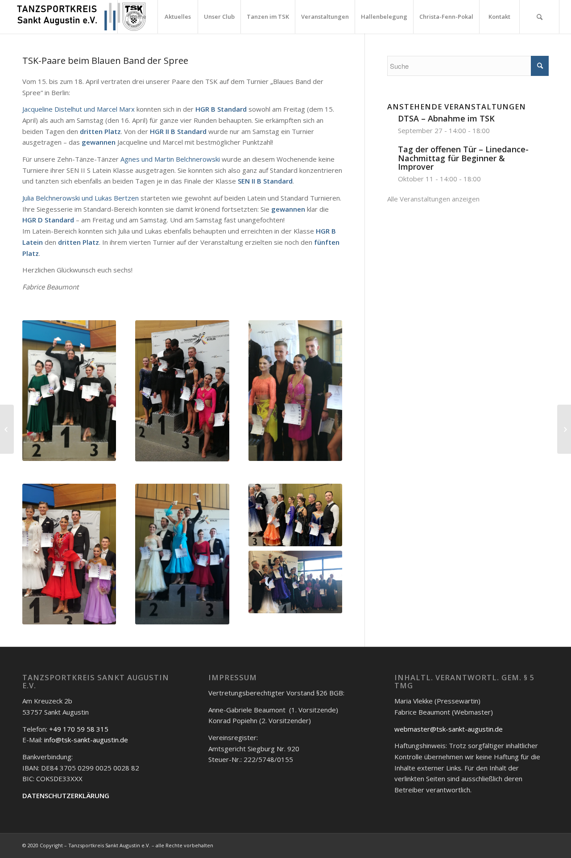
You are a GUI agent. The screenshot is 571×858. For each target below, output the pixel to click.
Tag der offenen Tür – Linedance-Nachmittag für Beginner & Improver (463, 158)
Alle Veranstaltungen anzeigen (433, 198)
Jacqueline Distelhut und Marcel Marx (78, 109)
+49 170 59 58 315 (78, 728)
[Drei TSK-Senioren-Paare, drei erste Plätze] (564, 429)
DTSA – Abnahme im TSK (446, 118)
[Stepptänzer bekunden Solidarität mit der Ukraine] (7, 429)
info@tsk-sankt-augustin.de (86, 739)
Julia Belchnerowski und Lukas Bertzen (80, 197)
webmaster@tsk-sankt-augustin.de (448, 728)
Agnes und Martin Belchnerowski (170, 159)
